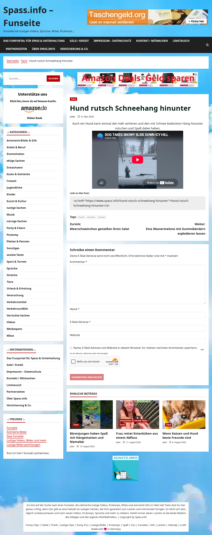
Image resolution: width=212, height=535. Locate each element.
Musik (11, 214)
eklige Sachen (16, 161)
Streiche (12, 275)
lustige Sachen (16, 208)
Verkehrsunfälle (17, 308)
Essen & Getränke (18, 174)
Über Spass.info (43, 49)
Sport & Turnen (16, 261)
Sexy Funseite (15, 436)
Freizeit (11, 181)
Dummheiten (15, 154)
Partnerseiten (16, 49)
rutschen (91, 217)
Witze (10, 336)
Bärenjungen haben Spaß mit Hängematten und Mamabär (89, 437)
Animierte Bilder (17, 432)
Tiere (24, 61)
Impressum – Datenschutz (112, 41)
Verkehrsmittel (16, 302)
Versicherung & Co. (74, 49)
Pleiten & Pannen (18, 241)
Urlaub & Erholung (19, 288)
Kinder (11, 194)
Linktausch (181, 41)
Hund (81, 217)
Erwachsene (126, 420)
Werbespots (14, 329)
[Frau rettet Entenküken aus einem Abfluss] (137, 414)
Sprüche (12, 268)
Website (75, 335)
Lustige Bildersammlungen (23, 445)
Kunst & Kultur (16, 201)
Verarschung (15, 295)
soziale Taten (140, 420)
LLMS (183, 525)
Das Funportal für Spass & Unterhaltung (34, 41)
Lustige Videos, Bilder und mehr (27, 440)
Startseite (13, 61)
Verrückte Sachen (18, 315)
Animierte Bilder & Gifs (22, 140)
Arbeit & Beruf (16, 147)
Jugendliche (14, 188)
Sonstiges (13, 248)
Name (75, 309)
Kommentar (78, 262)
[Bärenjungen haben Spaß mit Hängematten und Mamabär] (91, 414)
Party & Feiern (16, 228)
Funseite (12, 428)
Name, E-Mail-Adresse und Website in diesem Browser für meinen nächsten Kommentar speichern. (135, 348)
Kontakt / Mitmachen (152, 41)
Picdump (12, 235)
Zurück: (99, 226)
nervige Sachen (17, 221)
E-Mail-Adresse (80, 322)
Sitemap (172, 525)
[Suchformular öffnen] (207, 45)
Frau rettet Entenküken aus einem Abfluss (137, 435)
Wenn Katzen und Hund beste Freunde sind (180, 435)
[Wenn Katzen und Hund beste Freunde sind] (183, 414)
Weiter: (175, 229)
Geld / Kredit (79, 41)
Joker (72, 116)
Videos (11, 322)
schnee (101, 217)
